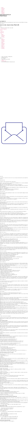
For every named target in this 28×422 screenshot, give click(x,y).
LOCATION (2, 10)
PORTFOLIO (3, 8)
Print (1, 30)
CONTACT (2, 9)
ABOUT (2, 7)
